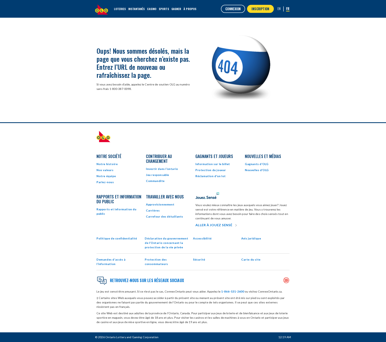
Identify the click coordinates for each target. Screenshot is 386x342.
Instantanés (136, 9)
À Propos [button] (190, 9)
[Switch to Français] (288, 8)
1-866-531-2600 (232, 291)
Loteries (120, 9)
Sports (164, 9)
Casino (151, 9)
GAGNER (176, 9)
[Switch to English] (279, 8)
